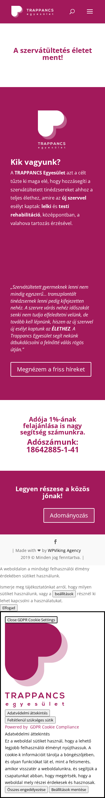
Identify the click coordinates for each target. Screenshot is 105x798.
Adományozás (69, 515)
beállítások (64, 593)
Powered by (42, 727)
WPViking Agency (64, 550)
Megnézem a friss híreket (51, 369)
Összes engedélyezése (26, 789)
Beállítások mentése (68, 789)
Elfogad (8, 607)
